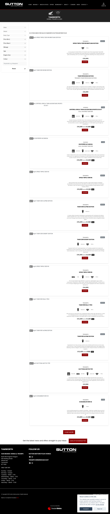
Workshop (58, 4)
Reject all (99, 508)
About (66, 4)
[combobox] (15, 27)
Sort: (32, 25)
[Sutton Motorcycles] (14, 4)
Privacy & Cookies (104, 494)
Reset (14, 68)
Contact (84, 4)
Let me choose (100, 504)
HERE (18, 497)
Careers (72, 4)
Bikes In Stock (44, 4)
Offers (52, 4)
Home (30, 4)
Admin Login (96, 494)
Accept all (85, 508)
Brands (35, 4)
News (78, 4)
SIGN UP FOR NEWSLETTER (78, 441)
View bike (85, 61)
